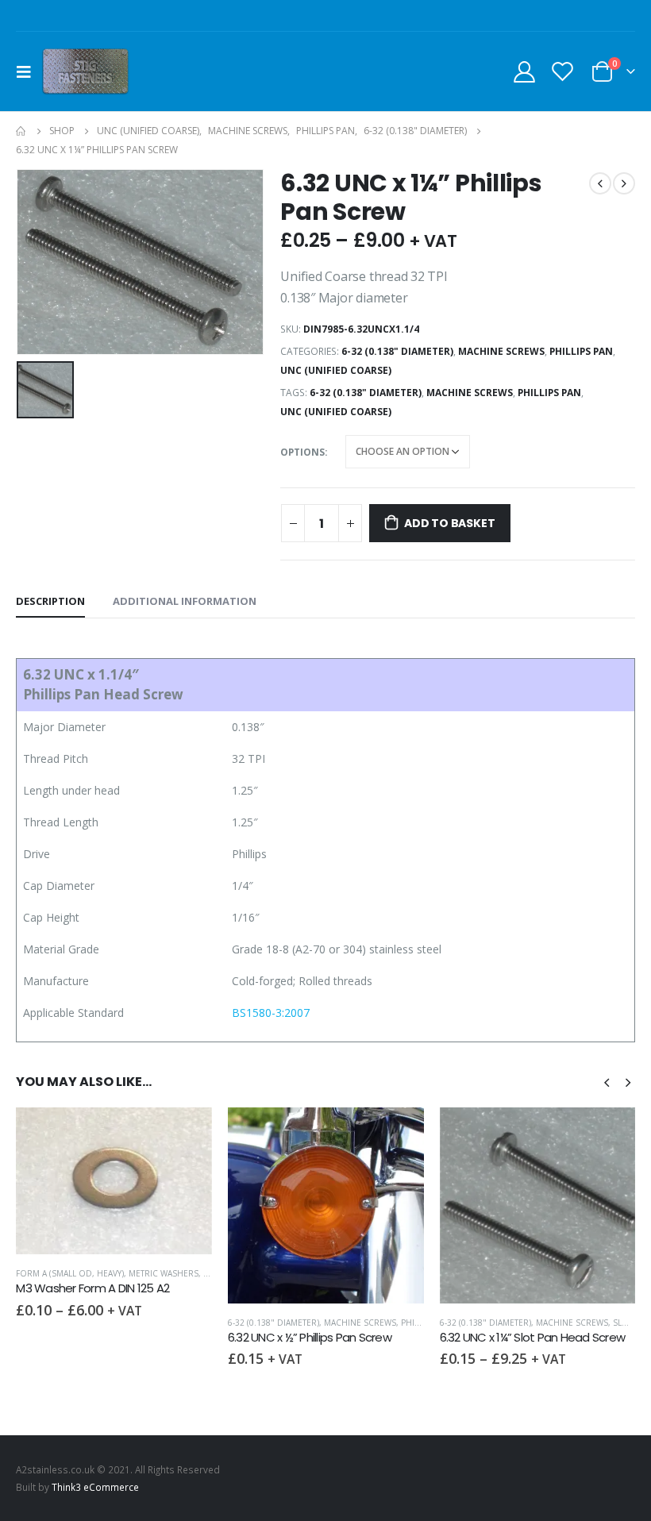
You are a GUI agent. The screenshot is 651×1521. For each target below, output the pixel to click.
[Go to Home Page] (21, 131)
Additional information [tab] (184, 601)
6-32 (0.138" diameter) (397, 351)
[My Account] (524, 71)
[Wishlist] (563, 71)
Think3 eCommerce (95, 1487)
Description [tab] (50, 601)
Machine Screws (501, 351)
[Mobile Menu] (28, 71)
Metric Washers (163, 1273)
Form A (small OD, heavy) (70, 1273)
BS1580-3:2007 (271, 1012)
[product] (114, 1180)
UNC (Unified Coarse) (335, 370)
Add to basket (449, 523)
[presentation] (606, 1081)
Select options (185, 1133)
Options (302, 452)
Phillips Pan (581, 351)
